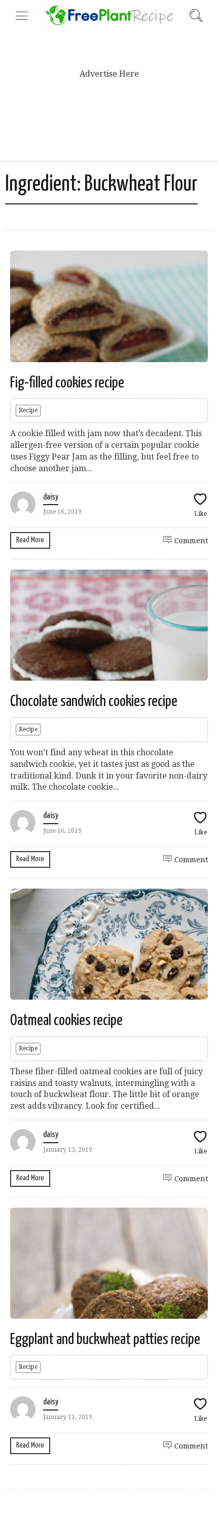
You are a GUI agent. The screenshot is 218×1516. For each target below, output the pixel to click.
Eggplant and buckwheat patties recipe (105, 1339)
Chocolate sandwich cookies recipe (93, 701)
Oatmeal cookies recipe (66, 1020)
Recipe (28, 410)
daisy (50, 497)
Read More (30, 540)
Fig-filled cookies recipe (67, 383)
